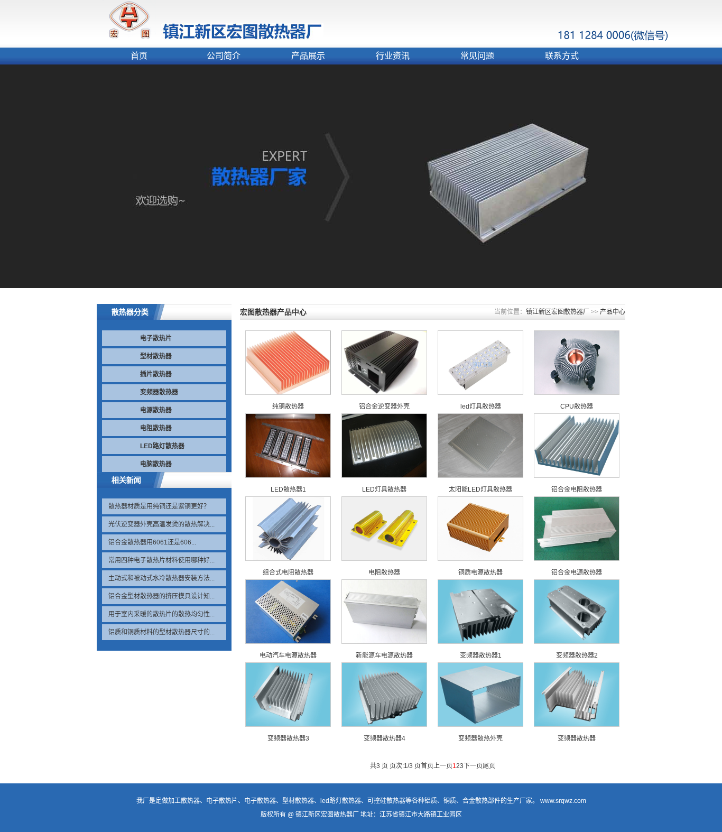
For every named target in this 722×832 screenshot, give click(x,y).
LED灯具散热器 (384, 489)
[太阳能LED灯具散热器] (480, 475)
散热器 (190, 801)
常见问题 (477, 55)
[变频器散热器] (576, 724)
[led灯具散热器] (480, 392)
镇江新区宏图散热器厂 (557, 312)
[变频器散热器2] (576, 641)
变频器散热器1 (481, 655)
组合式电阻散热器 (288, 572)
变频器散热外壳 (480, 738)
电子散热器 (260, 801)
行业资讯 (393, 55)
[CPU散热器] (576, 392)
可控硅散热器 (386, 801)
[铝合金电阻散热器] (576, 475)
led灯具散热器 (480, 406)
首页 (139, 55)
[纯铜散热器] (288, 392)
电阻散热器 (384, 572)
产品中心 (612, 312)
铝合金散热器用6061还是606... (152, 542)
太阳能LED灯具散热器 (480, 489)
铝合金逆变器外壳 (384, 406)
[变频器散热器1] (480, 641)
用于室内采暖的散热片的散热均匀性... (161, 614)
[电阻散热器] (384, 558)
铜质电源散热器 (480, 572)
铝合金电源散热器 (576, 572)
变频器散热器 (577, 738)
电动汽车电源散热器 (288, 655)
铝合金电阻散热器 (576, 489)
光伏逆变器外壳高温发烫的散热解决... (161, 524)
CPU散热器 (576, 406)
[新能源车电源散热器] (384, 641)
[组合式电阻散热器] (288, 558)
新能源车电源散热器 (384, 655)
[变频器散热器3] (288, 724)
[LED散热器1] (288, 475)
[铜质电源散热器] (480, 558)
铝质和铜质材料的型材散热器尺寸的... (161, 632)
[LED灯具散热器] (384, 475)
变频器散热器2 (577, 655)
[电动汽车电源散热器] (288, 641)
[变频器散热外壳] (480, 724)
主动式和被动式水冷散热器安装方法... (161, 578)
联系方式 (562, 55)
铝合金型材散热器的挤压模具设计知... (161, 596)
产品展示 (308, 55)
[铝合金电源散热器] (576, 558)
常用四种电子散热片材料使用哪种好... (161, 560)
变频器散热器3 (288, 738)
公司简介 (223, 55)
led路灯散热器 (340, 801)
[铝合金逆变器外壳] (384, 392)
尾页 (489, 766)
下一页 (473, 766)
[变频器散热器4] (384, 724)
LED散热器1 (288, 489)
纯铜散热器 (288, 406)
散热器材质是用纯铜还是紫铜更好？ (159, 506)
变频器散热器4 (384, 738)
